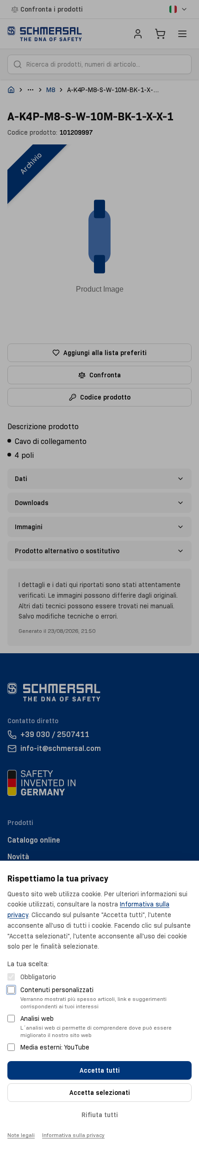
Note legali (21, 1134)
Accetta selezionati (99, 1092)
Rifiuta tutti (99, 1115)
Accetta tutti (100, 1070)
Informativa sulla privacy (73, 1134)
